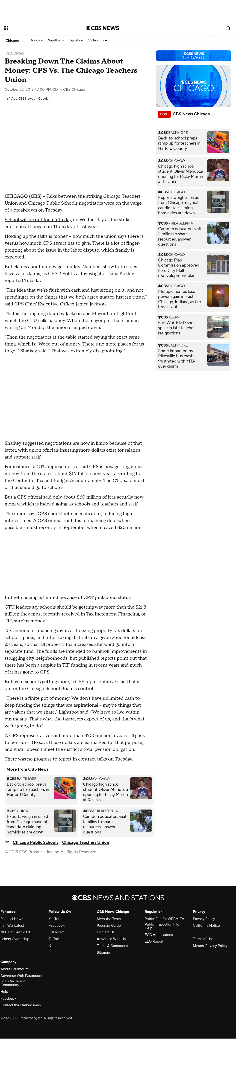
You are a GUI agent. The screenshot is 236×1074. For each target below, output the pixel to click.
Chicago (12, 40)
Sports (75, 40)
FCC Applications (159, 935)
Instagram (56, 932)
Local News (14, 53)
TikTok (54, 939)
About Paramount (14, 969)
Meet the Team (109, 919)
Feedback (8, 998)
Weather (55, 40)
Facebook (57, 925)
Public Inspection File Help (162, 926)
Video (93, 40)
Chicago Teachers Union (85, 842)
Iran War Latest (12, 925)
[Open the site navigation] (37, 28)
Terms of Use (203, 939)
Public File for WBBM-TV (164, 919)
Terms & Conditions (112, 946)
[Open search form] (228, 28)
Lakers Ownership (14, 939)
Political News (11, 919)
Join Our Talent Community (12, 983)
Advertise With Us (111, 939)
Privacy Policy (204, 919)
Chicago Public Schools (35, 842)
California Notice (206, 925)
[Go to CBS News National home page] (102, 28)
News (36, 40)
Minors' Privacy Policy (210, 946)
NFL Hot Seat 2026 (15, 932)
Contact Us (106, 932)
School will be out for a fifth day (38, 220)
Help (4, 991)
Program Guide (109, 925)
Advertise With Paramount (21, 976)
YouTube (55, 919)
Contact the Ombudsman (20, 1005)
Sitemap (103, 952)
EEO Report (154, 941)
